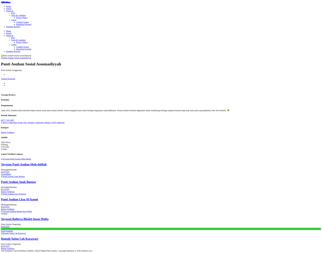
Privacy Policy (22, 18)
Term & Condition (18, 15)
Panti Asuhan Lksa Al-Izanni (19, 199)
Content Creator (22, 22)
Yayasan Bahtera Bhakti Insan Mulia (25, 219)
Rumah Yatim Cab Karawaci (19, 238)
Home (8, 6)
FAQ (13, 13)
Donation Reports (13, 27)
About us (9, 11)
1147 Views (6, 2)
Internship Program (23, 24)
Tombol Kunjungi (8, 79)
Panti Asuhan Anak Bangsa (18, 181)
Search (8, 9)
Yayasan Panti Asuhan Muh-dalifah (24, 164)
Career (13, 20)
